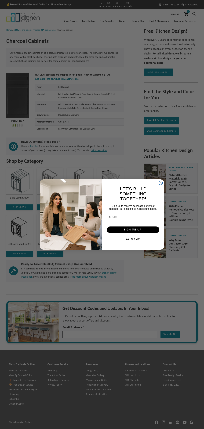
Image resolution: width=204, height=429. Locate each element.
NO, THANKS (133, 239)
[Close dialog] (161, 183)
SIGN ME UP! (133, 229)
